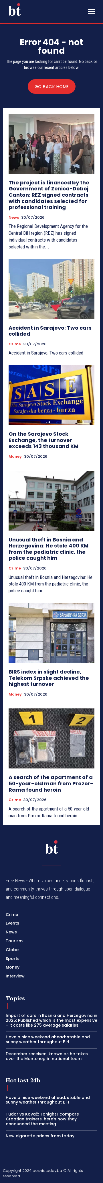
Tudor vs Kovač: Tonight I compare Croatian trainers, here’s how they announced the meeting (42, 1119)
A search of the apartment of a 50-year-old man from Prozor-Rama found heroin (51, 783)
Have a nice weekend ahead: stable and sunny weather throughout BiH (48, 1039)
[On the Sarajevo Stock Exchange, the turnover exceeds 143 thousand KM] (51, 395)
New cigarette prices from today (40, 1136)
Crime (15, 344)
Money (15, 456)
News (14, 217)
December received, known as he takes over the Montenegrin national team (47, 1056)
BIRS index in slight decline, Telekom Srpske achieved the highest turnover (49, 678)
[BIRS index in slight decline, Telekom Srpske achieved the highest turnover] (51, 633)
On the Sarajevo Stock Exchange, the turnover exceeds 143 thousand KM (43, 440)
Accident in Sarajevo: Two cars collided (50, 331)
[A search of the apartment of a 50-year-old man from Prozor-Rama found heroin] (51, 738)
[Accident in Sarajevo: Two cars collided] (51, 289)
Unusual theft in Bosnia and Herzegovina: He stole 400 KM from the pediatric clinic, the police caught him (48, 549)
